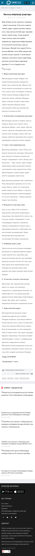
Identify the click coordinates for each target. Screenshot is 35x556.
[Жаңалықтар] (17, 2)
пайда (16, 378)
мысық (4, 378)
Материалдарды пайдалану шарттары (13, 511)
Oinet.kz (13, 548)
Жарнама (4, 508)
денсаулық (10, 378)
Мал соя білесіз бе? (22, 373)
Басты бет (4, 8)
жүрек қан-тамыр (24, 378)
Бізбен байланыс (6, 506)
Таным (18, 8)
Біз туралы (4, 503)
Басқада (11, 8)
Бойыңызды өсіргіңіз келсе (15, 370)
